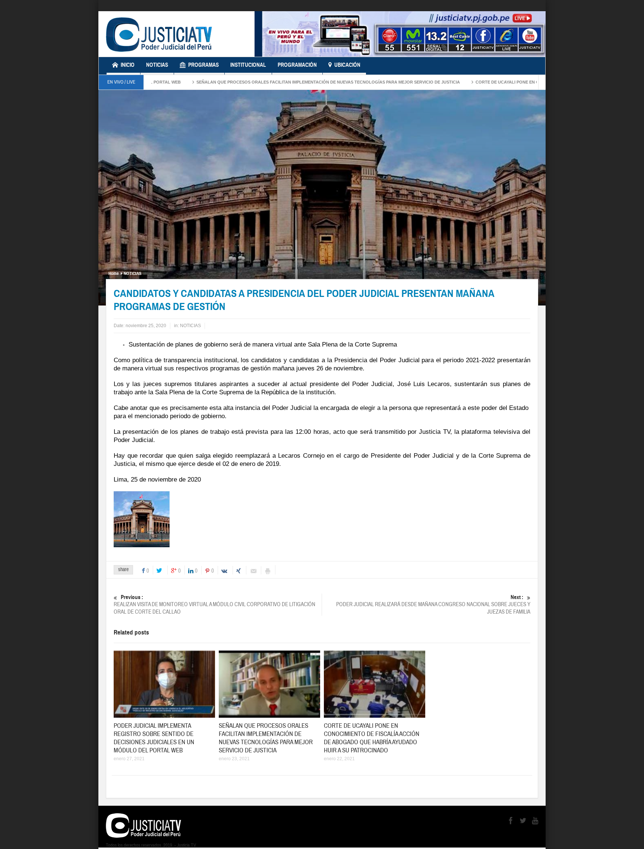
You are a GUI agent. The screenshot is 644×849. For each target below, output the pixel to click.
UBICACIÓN (347, 65)
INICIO (128, 65)
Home (113, 273)
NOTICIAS (157, 65)
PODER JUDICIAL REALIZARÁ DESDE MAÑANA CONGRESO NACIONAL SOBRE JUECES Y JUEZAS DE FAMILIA (433, 604)
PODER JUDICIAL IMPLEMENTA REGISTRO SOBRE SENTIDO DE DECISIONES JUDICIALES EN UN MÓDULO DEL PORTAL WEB (154, 738)
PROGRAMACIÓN (297, 65)
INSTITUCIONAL (248, 65)
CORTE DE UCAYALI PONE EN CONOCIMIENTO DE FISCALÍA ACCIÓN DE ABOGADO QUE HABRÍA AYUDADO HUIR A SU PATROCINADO (371, 738)
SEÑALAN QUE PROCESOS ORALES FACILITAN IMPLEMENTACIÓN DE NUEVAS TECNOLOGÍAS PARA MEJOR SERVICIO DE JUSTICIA (288, 82)
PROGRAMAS (203, 65)
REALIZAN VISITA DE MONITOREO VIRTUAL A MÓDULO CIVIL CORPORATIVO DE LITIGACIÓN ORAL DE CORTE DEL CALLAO (214, 604)
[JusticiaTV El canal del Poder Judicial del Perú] (159, 34)
